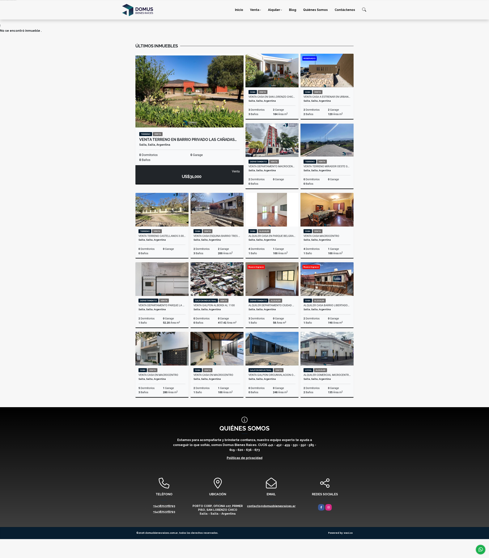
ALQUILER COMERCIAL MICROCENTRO (327, 374)
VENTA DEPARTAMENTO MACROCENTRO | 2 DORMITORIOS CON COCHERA (272, 166)
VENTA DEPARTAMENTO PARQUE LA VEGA (161, 305)
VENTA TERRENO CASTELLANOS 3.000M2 (161, 235)
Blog (292, 9)
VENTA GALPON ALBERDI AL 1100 (214, 305)
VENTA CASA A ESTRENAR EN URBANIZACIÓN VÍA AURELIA (327, 96)
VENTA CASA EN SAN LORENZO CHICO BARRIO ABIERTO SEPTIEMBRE (272, 96)
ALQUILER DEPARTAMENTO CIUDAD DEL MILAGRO (272, 305)
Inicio (239, 9)
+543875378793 (164, 506)
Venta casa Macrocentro (321, 235)
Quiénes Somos (315, 9)
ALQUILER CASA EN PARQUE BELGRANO (272, 235)
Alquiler (274, 9)
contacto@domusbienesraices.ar (271, 506)
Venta (254, 9)
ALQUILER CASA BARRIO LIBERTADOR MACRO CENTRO (327, 305)
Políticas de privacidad (244, 458)
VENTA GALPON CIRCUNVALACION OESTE (272, 374)
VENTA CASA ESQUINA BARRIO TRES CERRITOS (216, 235)
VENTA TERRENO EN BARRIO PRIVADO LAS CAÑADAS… (188, 139)
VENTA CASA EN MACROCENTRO (158, 374)
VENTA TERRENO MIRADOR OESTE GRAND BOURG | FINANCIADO (327, 166)
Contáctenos (345, 9)
